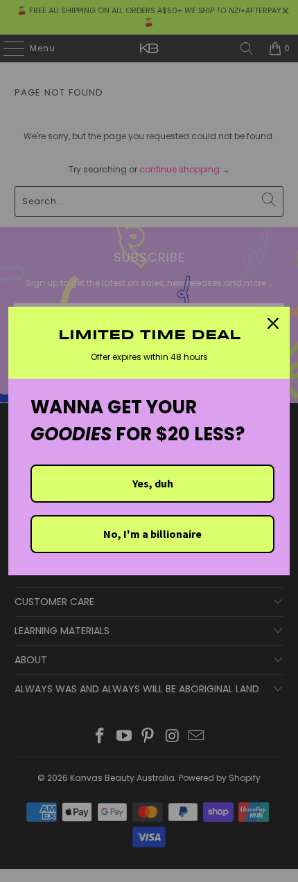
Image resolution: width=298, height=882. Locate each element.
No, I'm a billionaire (152, 534)
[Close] (273, 323)
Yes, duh (152, 483)
